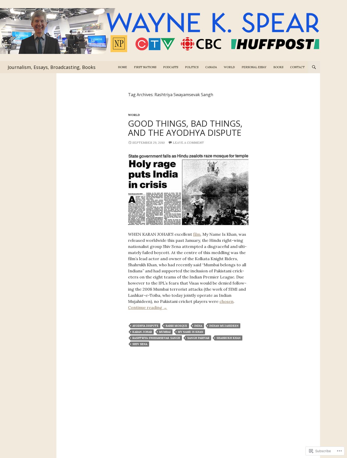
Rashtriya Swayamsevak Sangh (156, 338)
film (196, 234)
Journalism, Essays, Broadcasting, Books (52, 67)
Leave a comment (188, 142)
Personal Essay (254, 67)
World (229, 67)
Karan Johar (142, 332)
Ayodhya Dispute (145, 326)
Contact (297, 67)
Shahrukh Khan (228, 338)
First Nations (145, 67)
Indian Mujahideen (224, 326)
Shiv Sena (139, 344)
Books (278, 67)
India (198, 326)
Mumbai (165, 332)
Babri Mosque (176, 326)
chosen (226, 301)
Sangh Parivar (198, 338)
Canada (211, 67)
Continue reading (147, 307)
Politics (191, 67)
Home (122, 67)
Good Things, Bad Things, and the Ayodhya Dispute (185, 128)
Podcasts (170, 67)
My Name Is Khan (190, 332)
